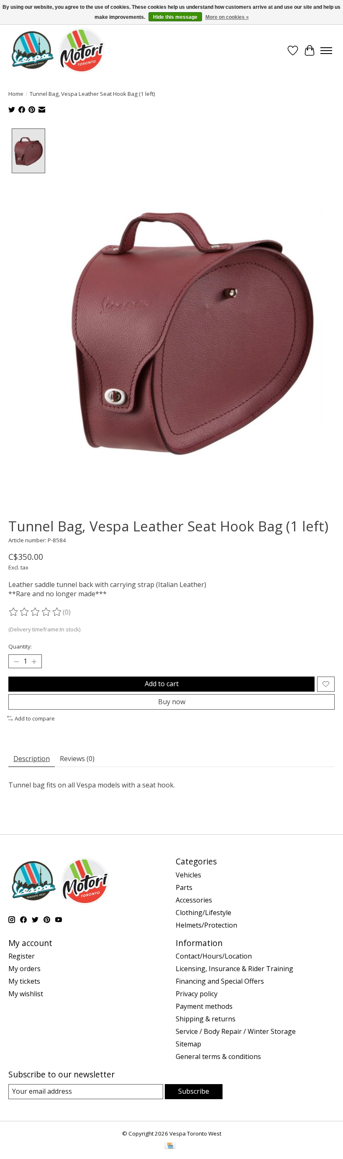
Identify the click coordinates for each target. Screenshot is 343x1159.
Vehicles (188, 875)
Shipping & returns (205, 1018)
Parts (184, 887)
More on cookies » (227, 17)
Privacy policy (197, 993)
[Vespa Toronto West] (57, 50)
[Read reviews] (35, 612)
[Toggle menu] (326, 50)
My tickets (24, 981)
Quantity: (20, 646)
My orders (24, 968)
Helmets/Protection (206, 925)
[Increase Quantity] (33, 661)
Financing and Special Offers (220, 981)
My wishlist (25, 993)
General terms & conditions (218, 1056)
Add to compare (35, 718)
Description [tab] (31, 758)
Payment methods (204, 1006)
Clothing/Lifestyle (203, 912)
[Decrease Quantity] (16, 661)
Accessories (194, 900)
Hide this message (175, 17)
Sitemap (188, 1044)
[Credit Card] (170, 1146)
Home (15, 93)
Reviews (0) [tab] (77, 758)
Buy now (171, 701)
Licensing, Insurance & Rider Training (234, 968)
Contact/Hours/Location (214, 956)
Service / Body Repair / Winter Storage (236, 1031)
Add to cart (162, 683)
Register (21, 956)
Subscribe (193, 1091)
